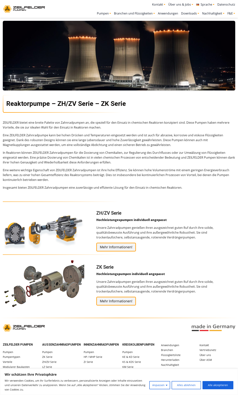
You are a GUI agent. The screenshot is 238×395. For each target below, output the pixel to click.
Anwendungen (168, 13)
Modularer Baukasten (16, 367)
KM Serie (128, 367)
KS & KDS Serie (131, 362)
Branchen (167, 350)
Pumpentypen (11, 357)
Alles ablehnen (186, 385)
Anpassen (158, 385)
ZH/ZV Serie (49, 362)
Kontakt (204, 345)
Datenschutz (226, 4)
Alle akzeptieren (218, 385)
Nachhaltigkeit (170, 365)
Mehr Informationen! (116, 247)
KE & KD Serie (130, 357)
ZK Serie (47, 357)
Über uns (205, 355)
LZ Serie (47, 367)
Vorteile (7, 362)
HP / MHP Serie (93, 357)
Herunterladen (170, 360)
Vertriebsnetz (208, 350)
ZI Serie (88, 362)
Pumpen (8, 352)
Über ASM (206, 360)
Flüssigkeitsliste (171, 355)
